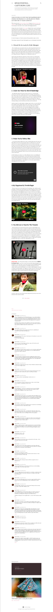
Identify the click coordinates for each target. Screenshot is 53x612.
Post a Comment (16, 600)
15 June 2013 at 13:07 (22, 490)
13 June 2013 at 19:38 (22, 375)
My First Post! (19, 569)
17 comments (19, 570)
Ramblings (20, 310)
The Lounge (25, 28)
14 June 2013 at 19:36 (22, 464)
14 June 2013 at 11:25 (22, 437)
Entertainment (16, 310)
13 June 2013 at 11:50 (22, 334)
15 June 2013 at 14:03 (22, 507)
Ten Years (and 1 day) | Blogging (22, 598)
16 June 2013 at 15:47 (22, 521)
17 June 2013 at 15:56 (22, 536)
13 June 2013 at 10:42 (22, 315)
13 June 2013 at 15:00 (22, 369)
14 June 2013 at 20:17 (22, 477)
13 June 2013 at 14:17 (22, 347)
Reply (16, 326)
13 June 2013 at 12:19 (22, 341)
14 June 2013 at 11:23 (22, 431)
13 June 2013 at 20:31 (22, 380)
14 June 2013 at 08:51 (22, 423)
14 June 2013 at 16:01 (22, 458)
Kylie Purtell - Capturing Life (22, 4)
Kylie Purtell (17, 315)
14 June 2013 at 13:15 (22, 451)
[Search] (40, 3)
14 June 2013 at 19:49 (22, 470)
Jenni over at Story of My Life (24, 23)
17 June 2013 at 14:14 (22, 527)
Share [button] (12, 308)
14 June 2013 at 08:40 (22, 416)
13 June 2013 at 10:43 (22, 328)
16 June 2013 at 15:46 (22, 516)
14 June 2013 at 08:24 (22, 409)
